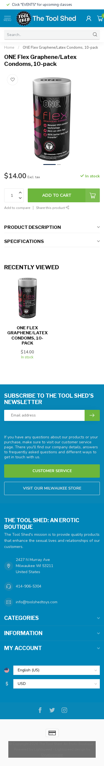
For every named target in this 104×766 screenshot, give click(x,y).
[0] (100, 18)
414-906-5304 (28, 586)
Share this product (51, 207)
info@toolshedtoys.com (36, 602)
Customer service (52, 470)
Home (9, 47)
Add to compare (17, 207)
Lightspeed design (70, 749)
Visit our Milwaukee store (52, 488)
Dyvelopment (52, 754)
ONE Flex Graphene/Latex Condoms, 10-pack (60, 47)
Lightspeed (43, 749)
